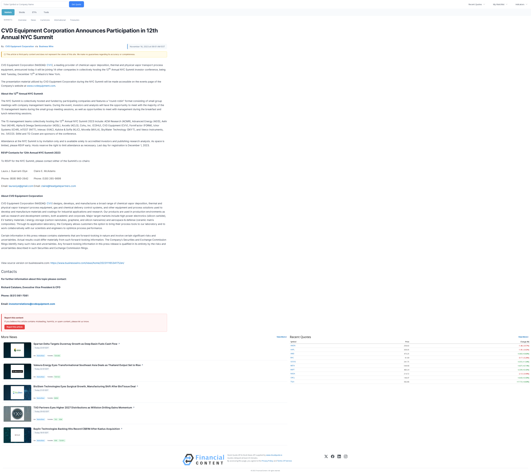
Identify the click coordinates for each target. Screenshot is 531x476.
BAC (292, 357)
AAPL (293, 349)
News (33, 20)
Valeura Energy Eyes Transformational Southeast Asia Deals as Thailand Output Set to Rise (88, 365)
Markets (8, 12)
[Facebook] (332, 460)
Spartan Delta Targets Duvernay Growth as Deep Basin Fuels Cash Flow (76, 343)
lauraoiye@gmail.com (21, 186)
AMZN (293, 345)
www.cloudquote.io (274, 455)
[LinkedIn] (339, 460)
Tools (46, 12)
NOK (55, 440)
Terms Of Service (284, 461)
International (60, 20)
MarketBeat (40, 355)
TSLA (292, 381)
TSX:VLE (57, 377)
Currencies (45, 20)
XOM (60, 419)
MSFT (293, 369)
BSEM (56, 398)
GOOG (293, 361)
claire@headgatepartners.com (58, 186)
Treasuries (74, 20)
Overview (22, 20)
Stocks (22, 12)
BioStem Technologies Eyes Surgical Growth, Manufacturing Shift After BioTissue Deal (85, 386)
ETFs (34, 12)
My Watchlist (498, 4)
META (293, 365)
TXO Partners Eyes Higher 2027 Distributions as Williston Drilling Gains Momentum (84, 407)
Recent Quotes (475, 4)
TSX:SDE (57, 355)
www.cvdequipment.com (41, 85)
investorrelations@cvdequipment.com (32, 303)
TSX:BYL (62, 440)
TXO (55, 419)
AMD (292, 353)
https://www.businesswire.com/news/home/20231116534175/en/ (87, 262)
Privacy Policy (267, 461)
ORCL (293, 377)
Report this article (15, 327)
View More (281, 337)
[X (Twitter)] (326, 460)
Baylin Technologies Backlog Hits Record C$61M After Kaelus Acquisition (78, 428)
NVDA (293, 373)
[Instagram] (345, 460)
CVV (49, 65)
